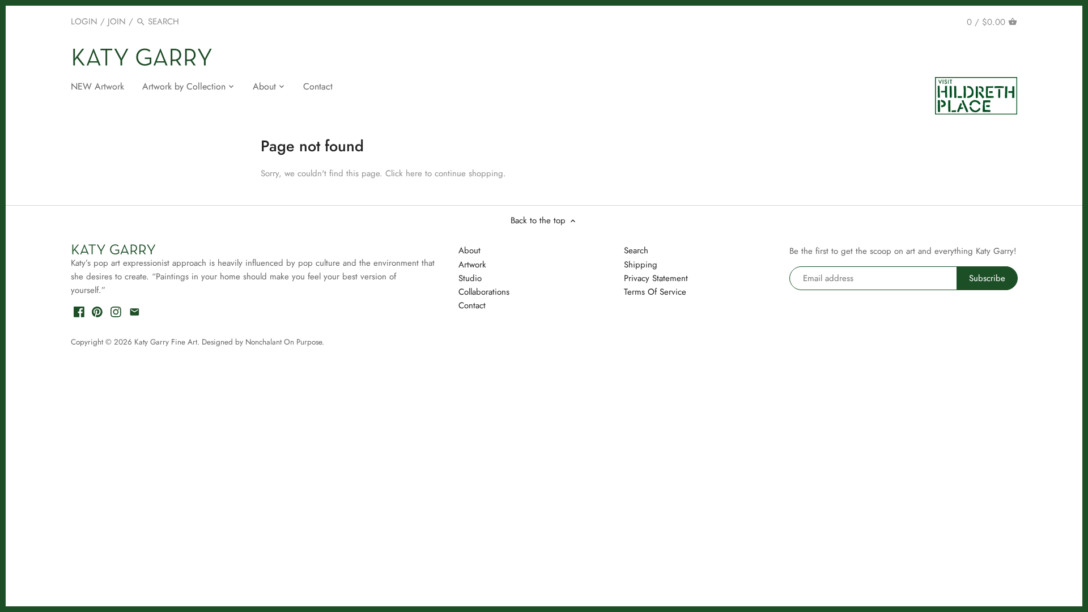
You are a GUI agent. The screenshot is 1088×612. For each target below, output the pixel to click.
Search (636, 250)
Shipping (640, 264)
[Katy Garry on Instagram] (115, 311)
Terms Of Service (655, 292)
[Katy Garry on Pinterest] (97, 311)
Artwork (472, 264)
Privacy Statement (656, 278)
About (469, 250)
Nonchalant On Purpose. (284, 342)
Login (84, 21)
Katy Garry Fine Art (165, 342)
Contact (472, 305)
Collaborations (483, 292)
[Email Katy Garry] (134, 311)
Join (117, 21)
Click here (403, 173)
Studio (470, 278)
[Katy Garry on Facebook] (79, 311)
